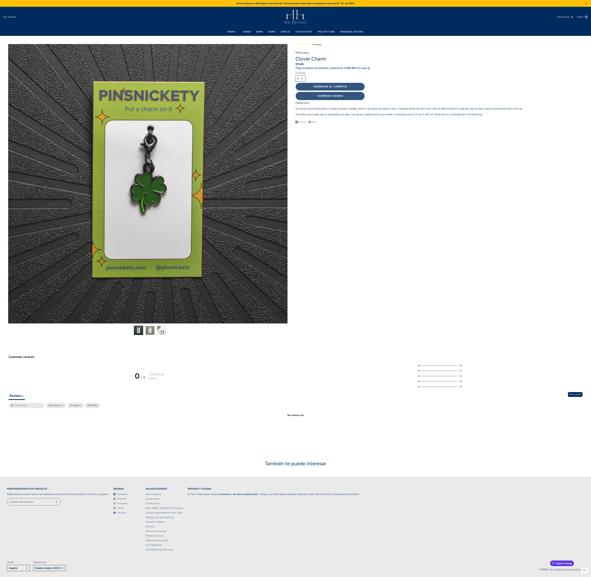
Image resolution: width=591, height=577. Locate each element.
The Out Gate (304, 31)
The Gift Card (326, 31)
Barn (259, 31)
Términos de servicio (156, 531)
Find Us (285, 31)
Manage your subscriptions (159, 517)
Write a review (575, 394)
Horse (247, 31)
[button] (440, 365)
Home (271, 31)
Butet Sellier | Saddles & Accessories (164, 508)
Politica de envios (155, 535)
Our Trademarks (154, 545)
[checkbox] (92, 405)
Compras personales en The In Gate (164, 512)
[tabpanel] (295, 426)
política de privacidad (157, 540)
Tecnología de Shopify (572, 569)
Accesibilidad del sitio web (159, 549)
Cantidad (301, 73)
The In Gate (555, 569)
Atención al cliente (155, 522)
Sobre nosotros (154, 494)
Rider (231, 31)
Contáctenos (152, 503)
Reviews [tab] (17, 395)
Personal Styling (351, 31)
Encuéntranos (153, 498)
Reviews (150, 526)
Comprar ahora (330, 95)
